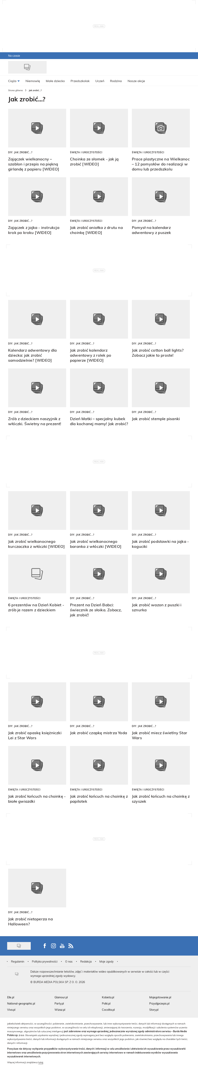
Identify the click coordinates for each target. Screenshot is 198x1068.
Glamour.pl (61, 997)
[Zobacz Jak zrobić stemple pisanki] (161, 387)
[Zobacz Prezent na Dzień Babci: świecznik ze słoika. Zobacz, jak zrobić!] (99, 574)
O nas (69, 961)
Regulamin (17, 961)
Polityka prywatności (44, 961)
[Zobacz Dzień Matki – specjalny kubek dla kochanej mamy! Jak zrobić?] (99, 387)
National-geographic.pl (21, 1003)
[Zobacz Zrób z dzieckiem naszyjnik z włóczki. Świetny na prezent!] (37, 387)
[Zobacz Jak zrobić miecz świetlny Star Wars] (161, 701)
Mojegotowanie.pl (160, 997)
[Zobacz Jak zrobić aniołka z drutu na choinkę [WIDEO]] (99, 196)
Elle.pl (10, 997)
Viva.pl (11, 1009)
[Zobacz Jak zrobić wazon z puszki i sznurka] (161, 574)
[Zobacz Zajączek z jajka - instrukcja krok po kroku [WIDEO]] (37, 196)
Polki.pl (106, 1003)
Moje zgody (106, 961)
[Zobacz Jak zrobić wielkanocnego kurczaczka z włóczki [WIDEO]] (37, 510)
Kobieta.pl (108, 997)
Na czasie (14, 55)
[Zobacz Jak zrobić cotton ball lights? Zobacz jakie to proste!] (161, 319)
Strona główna (15, 90)
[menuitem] (14, 81)
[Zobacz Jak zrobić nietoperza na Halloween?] (37, 888)
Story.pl (153, 1009)
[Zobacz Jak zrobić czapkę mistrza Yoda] (99, 701)
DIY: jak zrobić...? (20, 152)
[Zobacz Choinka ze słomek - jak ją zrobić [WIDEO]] (99, 128)
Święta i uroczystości (86, 152)
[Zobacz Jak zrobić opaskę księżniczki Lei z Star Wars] (37, 701)
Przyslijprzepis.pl (159, 1003)
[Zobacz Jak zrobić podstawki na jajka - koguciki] (161, 510)
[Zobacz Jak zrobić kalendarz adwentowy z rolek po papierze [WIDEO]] (99, 319)
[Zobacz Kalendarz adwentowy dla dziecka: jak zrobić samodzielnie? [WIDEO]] (37, 319)
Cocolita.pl (108, 1009)
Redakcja (86, 961)
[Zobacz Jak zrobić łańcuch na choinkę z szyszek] (161, 765)
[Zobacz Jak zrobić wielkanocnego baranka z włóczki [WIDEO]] (99, 510)
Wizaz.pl (60, 1009)
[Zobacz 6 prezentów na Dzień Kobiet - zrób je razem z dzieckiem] (37, 574)
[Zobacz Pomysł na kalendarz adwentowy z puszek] (161, 196)
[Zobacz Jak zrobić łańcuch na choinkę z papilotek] (99, 765)
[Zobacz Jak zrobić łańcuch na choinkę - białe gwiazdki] (37, 765)
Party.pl (59, 1003)
